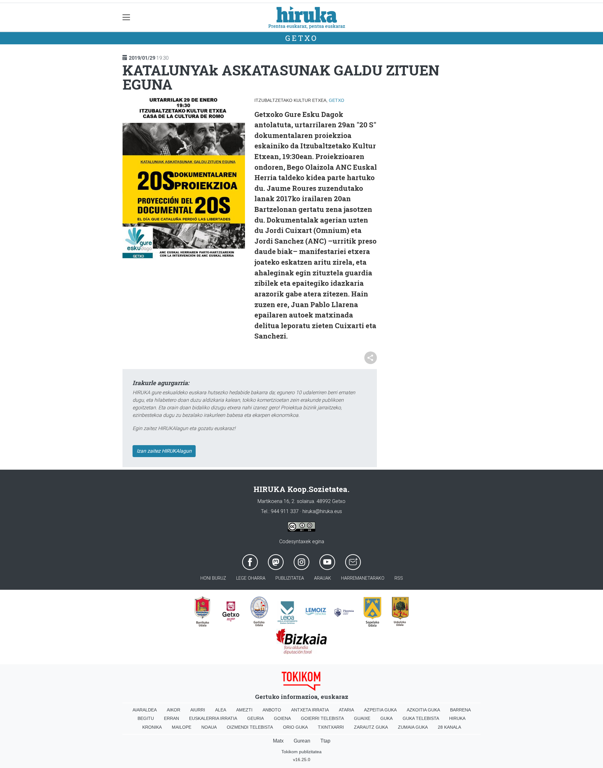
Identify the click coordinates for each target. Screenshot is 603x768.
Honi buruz (213, 578)
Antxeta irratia (310, 709)
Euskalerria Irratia (213, 718)
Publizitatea (289, 578)
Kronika (152, 727)
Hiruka (457, 718)
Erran (171, 718)
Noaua (209, 727)
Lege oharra (250, 578)
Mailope (181, 727)
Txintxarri (331, 727)
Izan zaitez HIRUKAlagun (164, 451)
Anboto (272, 709)
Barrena (460, 709)
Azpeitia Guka (380, 709)
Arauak (322, 578)
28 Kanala (449, 727)
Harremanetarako (362, 578)
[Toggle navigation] (126, 17)
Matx (278, 740)
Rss (398, 578)
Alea (220, 709)
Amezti (244, 709)
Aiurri (197, 709)
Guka (386, 718)
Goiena (282, 718)
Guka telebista (421, 718)
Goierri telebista (322, 718)
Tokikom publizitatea (301, 751)
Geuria (255, 718)
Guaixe (362, 718)
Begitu (146, 718)
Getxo (301, 38)
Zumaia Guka (413, 727)
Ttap (325, 740)
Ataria (346, 709)
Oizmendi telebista (250, 727)
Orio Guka (295, 727)
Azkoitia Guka (423, 709)
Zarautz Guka (371, 727)
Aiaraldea (145, 709)
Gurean (302, 740)
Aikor (173, 709)
